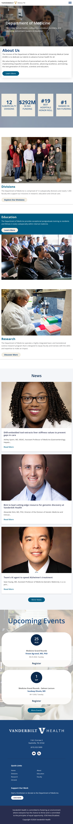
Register (36, 663)
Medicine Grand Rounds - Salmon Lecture (36, 688)
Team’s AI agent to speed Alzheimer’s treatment (28, 577)
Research (14, 777)
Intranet (14, 780)
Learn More (11, 73)
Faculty (39, 777)
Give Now (17, 798)
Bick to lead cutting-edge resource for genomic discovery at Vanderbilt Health (34, 506)
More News (36, 599)
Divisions (14, 774)
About (39, 770)
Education (40, 774)
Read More (9, 447)
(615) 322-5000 (36, 747)
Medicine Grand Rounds (36, 651)
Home (13, 770)
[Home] (13, 3)
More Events (36, 710)
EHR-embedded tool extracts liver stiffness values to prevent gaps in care (35, 434)
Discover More (11, 354)
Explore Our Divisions (14, 200)
